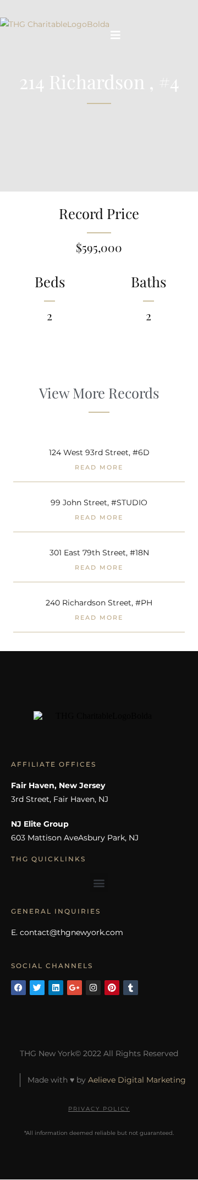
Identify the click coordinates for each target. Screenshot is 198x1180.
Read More (99, 467)
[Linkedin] (55, 987)
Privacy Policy (99, 1108)
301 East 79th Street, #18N (99, 553)
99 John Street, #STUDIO (99, 502)
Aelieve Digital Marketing (137, 1080)
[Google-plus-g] (74, 987)
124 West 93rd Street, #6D (99, 452)
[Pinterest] (112, 987)
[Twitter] (37, 987)
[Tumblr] (130, 987)
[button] (99, 882)
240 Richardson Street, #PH (99, 603)
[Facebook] (18, 987)
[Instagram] (93, 987)
